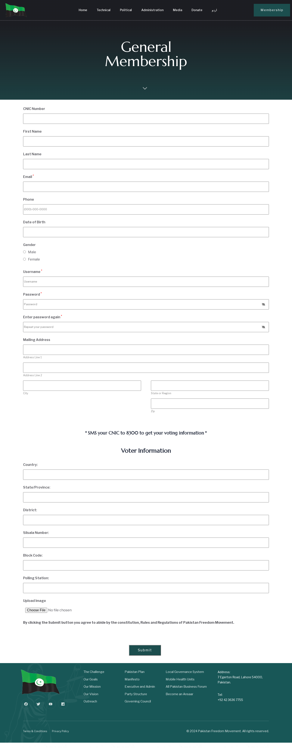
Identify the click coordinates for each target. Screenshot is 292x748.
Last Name (32, 154)
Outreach (90, 701)
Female (34, 259)
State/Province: (36, 487)
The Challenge (94, 672)
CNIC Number (34, 109)
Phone (28, 199)
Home (83, 10)
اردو (214, 10)
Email (28, 176)
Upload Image (34, 601)
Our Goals (91, 679)
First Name (32, 131)
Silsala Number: (36, 533)
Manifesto (132, 679)
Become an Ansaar (179, 694)
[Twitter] (38, 704)
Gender (29, 245)
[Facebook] (26, 704)
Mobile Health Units (180, 679)
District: (30, 510)
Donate (197, 10)
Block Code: (33, 555)
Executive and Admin (140, 687)
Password (32, 294)
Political (126, 10)
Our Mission (92, 687)
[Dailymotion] (63, 704)
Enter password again (42, 317)
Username (32, 271)
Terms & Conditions (35, 731)
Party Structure (136, 694)
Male (32, 252)
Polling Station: (36, 578)
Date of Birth (34, 222)
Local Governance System (185, 672)
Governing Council (138, 701)
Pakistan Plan (135, 672)
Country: (30, 465)
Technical (104, 10)
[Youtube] (51, 704)
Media (177, 10)
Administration (152, 10)
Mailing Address (36, 340)
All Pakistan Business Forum (186, 687)
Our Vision (91, 694)
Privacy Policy (60, 731)
